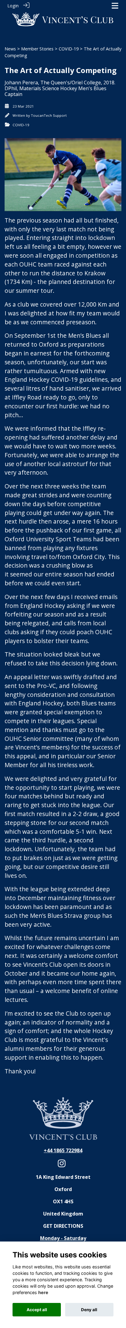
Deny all (89, 1309)
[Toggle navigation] (115, 5)
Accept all (37, 1309)
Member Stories (37, 49)
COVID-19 (69, 49)
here (43, 1292)
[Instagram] (61, 1165)
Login (13, 6)
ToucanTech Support (49, 115)
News (10, 49)
